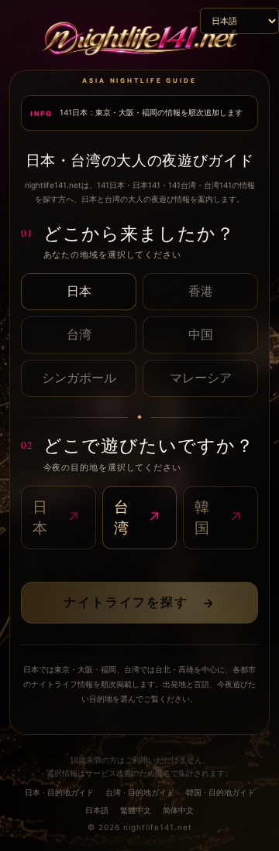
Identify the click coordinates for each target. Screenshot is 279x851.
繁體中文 (135, 810)
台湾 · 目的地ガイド (139, 792)
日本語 (96, 810)
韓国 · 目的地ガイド (220, 792)
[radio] (78, 291)
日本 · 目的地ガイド (59, 792)
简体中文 (178, 810)
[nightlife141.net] (139, 40)
